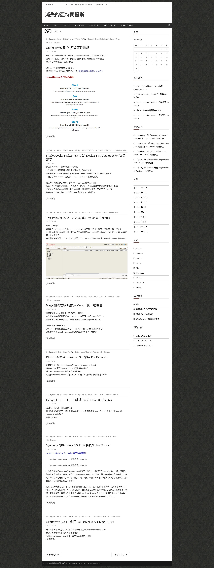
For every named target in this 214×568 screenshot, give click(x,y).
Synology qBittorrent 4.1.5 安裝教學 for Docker (68, 459)
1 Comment (114, 212)
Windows (79, 25)
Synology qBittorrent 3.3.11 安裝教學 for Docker (78, 445)
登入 (138, 304)
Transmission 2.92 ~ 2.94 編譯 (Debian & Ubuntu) (78, 217)
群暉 (114, 436)
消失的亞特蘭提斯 (64, 15)
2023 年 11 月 (142, 188)
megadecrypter (109, 296)
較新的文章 (119, 555)
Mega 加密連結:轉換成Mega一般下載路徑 (74, 305)
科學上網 (108, 150)
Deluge (89, 395)
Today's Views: (142, 336)
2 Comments (52, 440)
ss (93, 150)
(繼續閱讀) (50, 136)
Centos (59, 39)
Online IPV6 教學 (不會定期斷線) (68, 47)
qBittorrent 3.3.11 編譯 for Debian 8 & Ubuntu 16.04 (80, 522)
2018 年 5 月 (142, 207)
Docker (59, 436)
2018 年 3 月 (142, 217)
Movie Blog (110, 25)
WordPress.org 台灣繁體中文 (147, 319)
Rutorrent (96, 352)
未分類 (139, 288)
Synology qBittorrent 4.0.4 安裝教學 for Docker (68, 465)
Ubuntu (77, 39)
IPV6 (101, 39)
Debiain (65, 39)
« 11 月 (136, 72)
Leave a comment (54, 42)
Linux (66, 25)
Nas (56, 25)
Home (46, 25)
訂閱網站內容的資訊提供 (146, 309)
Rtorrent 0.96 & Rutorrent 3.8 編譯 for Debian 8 (76, 357)
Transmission (97, 212)
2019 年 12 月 (142, 198)
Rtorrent (88, 352)
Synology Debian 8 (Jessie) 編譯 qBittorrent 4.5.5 (91, 4)
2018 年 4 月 (142, 212)
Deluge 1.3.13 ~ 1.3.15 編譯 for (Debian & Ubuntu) (79, 400)
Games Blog (127, 25)
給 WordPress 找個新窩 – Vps (149, 110)
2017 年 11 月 (142, 232)
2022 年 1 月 (142, 193)
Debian (96, 39)
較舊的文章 (54, 555)
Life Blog (94, 25)
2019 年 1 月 (142, 202)
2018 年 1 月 (142, 222)
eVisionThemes (96, 563)
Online (112, 39)
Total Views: (141, 346)
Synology (76, 436)
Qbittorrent (100, 436)
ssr (96, 150)
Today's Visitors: (142, 341)
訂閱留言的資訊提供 (144, 314)
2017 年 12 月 (142, 227)
